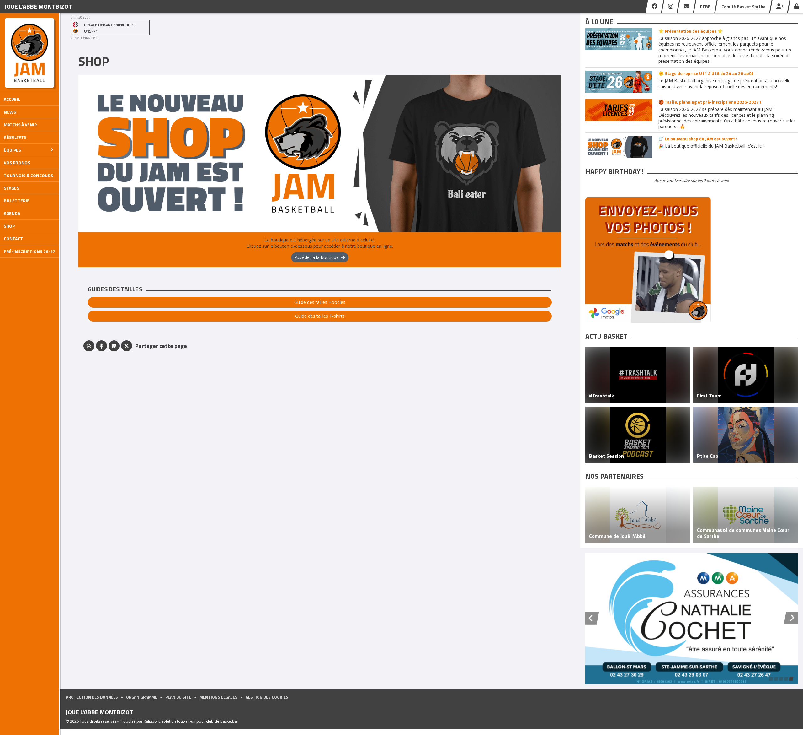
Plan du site (178, 697)
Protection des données (92, 697)
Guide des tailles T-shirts (320, 316)
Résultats (15, 137)
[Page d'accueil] (29, 53)
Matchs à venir (20, 124)
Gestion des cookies (267, 697)
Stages (11, 188)
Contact (13, 238)
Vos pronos (17, 162)
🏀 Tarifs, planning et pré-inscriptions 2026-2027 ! (709, 102)
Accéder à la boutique (317, 257)
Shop (9, 226)
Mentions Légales (218, 697)
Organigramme (141, 697)
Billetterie (16, 200)
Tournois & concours (28, 175)
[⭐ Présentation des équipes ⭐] (618, 39)
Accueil (12, 99)
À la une (599, 21)
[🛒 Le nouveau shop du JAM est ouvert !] (618, 147)
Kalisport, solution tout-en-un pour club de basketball (191, 721)
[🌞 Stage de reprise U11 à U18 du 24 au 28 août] (618, 82)
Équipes (12, 150)
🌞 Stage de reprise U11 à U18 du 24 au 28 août (705, 73)
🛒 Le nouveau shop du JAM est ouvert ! (697, 138)
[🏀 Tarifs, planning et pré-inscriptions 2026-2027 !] (618, 110)
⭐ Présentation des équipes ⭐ (690, 31)
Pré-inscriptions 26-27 (29, 251)
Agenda (12, 213)
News (10, 112)
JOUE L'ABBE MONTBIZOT (38, 6)
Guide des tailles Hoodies (319, 302)
